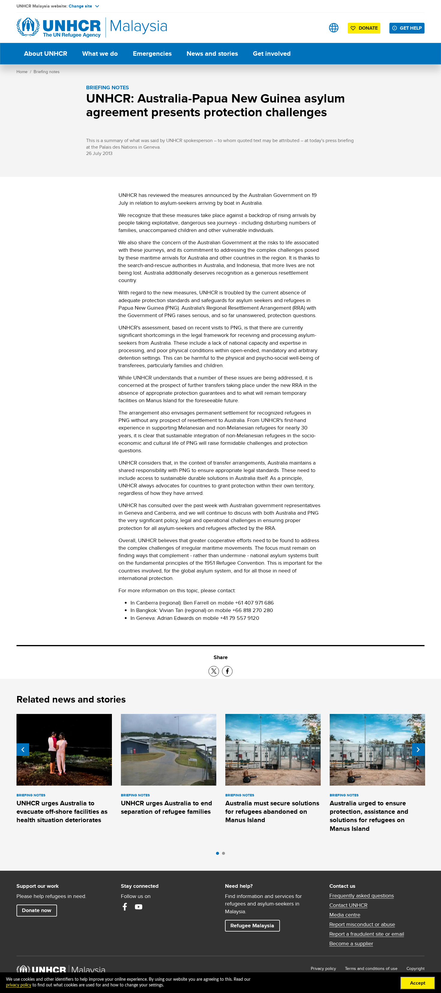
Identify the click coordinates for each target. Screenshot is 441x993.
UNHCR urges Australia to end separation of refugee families (166, 807)
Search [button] (315, 28)
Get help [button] (412, 27)
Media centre (344, 914)
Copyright (415, 968)
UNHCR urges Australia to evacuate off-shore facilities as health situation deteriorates (61, 811)
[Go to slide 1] (219, 855)
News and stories (212, 53)
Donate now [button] (36, 910)
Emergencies (152, 53)
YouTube (138, 907)
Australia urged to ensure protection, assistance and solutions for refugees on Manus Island (369, 816)
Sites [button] (334, 28)
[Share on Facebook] (227, 671)
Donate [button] (368, 28)
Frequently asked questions (361, 895)
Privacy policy (323, 968)
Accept (417, 983)
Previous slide (22, 749)
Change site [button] (80, 6)
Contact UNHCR (348, 905)
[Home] (58, 27)
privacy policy (18, 985)
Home (22, 72)
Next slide (418, 749)
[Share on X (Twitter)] (213, 671)
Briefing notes (47, 72)
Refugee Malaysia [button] (255, 925)
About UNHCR (45, 53)
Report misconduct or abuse (362, 924)
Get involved (272, 53)
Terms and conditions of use (371, 968)
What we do (100, 53)
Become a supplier (351, 943)
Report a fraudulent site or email (366, 934)
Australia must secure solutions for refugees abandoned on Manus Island (272, 811)
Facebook (125, 907)
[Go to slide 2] (225, 855)
